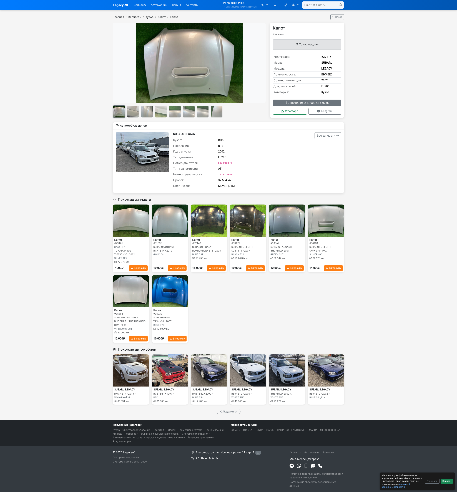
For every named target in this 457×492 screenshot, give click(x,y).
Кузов (149, 17)
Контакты (192, 5)
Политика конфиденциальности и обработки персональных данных (316, 475)
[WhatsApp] (299, 466)
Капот (162, 17)
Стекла (180, 437)
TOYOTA (247, 430)
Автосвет (138, 437)
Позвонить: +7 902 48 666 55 (309, 103)
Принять (446, 481)
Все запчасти (326, 135)
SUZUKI (270, 430)
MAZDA (313, 430)
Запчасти (140, 5)
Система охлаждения (195, 433)
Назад (339, 17)
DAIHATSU (283, 430)
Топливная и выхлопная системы (159, 433)
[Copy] (258, 453)
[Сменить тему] (285, 5)
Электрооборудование (136, 430)
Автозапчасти (121, 437)
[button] (264, 5)
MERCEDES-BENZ (330, 430)
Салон (171, 430)
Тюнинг (176, 5)
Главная (118, 17)
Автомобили (159, 5)
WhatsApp (291, 111)
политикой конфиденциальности (396, 485)
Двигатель (159, 430)
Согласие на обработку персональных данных (313, 484)
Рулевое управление (200, 437)
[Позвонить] (320, 466)
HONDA (259, 430)
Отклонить (432, 481)
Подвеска (130, 433)
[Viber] (306, 466)
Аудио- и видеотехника (160, 437)
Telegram (327, 111)
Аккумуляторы (122, 441)
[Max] (313, 466)
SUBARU (235, 430)
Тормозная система (190, 430)
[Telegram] (292, 466)
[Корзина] (275, 5)
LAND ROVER (298, 430)
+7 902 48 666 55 (207, 458)
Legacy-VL (121, 5)
